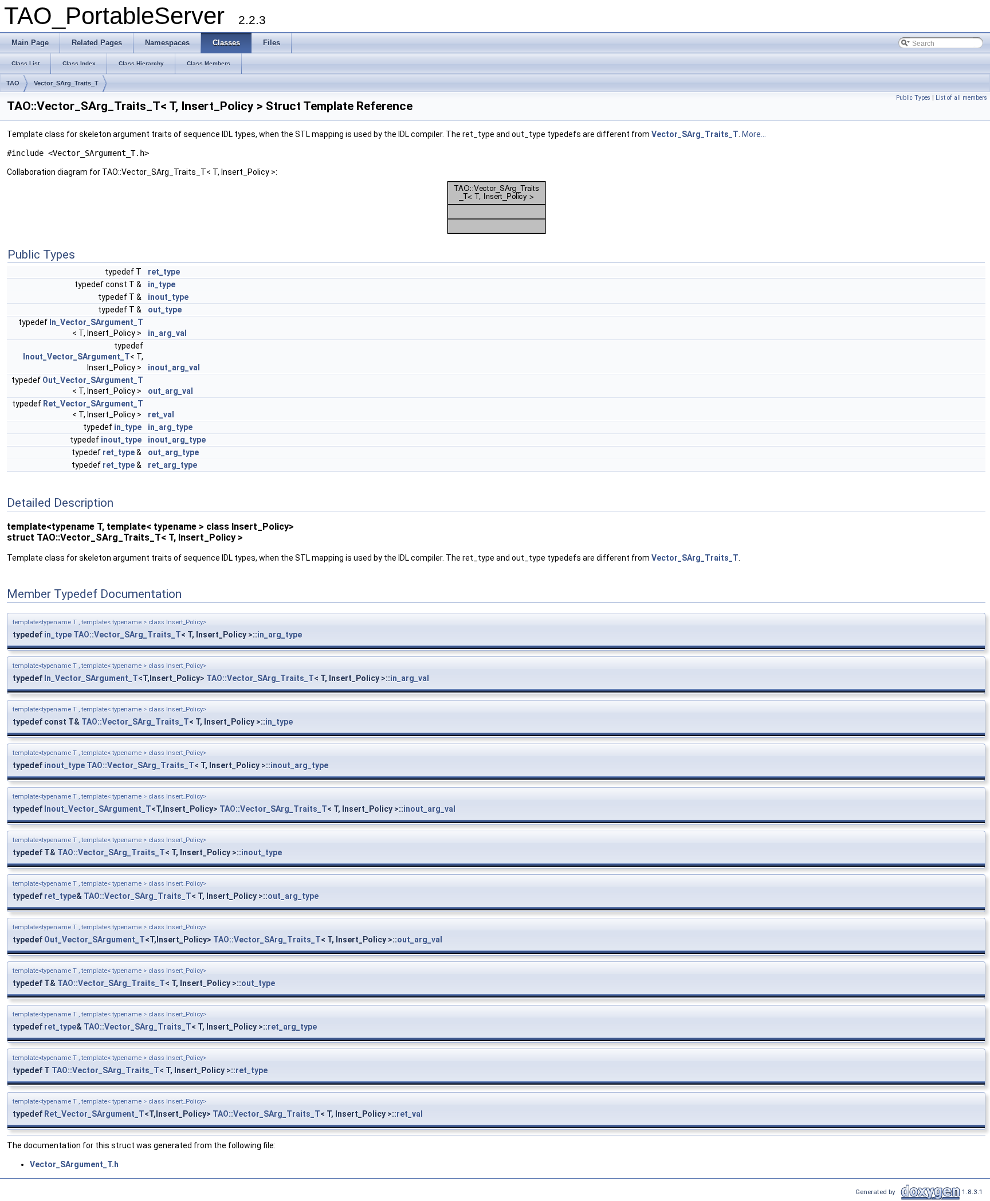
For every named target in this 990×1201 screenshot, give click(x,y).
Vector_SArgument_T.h (74, 1164)
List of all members (961, 97)
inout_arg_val (174, 367)
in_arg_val (167, 333)
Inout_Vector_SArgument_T (76, 356)
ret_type (164, 271)
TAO (12, 83)
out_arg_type (173, 452)
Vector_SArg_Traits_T (66, 83)
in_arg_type (170, 427)
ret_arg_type (172, 465)
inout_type (168, 297)
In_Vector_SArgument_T (96, 322)
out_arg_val (170, 391)
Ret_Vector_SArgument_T (93, 403)
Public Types (913, 97)
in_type (161, 284)
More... (754, 134)
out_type (165, 309)
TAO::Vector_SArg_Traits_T (127, 634)
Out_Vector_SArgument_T (92, 380)
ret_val (161, 414)
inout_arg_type (177, 439)
